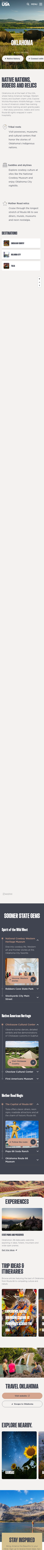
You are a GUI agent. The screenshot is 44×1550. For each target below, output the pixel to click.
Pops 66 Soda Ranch (17, 1151)
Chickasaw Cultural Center (20, 1024)
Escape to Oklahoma (23, 1404)
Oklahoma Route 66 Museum (16, 1160)
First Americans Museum (19, 1078)
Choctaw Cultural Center (19, 1071)
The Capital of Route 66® (19, 1104)
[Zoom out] (39, 282)
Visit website (21, 1396)
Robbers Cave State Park (19, 988)
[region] (22, 586)
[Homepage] (6, 5)
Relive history (13, 58)
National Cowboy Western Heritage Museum (20, 940)
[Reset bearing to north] (39, 285)
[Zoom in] (39, 279)
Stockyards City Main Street (17, 997)
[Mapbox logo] (7, 894)
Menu (34, 4)
